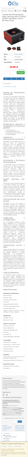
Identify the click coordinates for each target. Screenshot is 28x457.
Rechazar (10, 446)
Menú (5, 11)
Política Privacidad (7, 427)
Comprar (20, 72)
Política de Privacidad (18, 415)
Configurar (4, 446)
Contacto (19, 11)
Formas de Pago (19, 428)
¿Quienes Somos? (19, 430)
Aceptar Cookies (17, 446)
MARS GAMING (19, 54)
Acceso (11, 11)
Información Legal (19, 425)
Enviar (19, 421)
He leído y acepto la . (14, 418)
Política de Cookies (20, 427)
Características (7, 83)
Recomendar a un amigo (9, 86)
